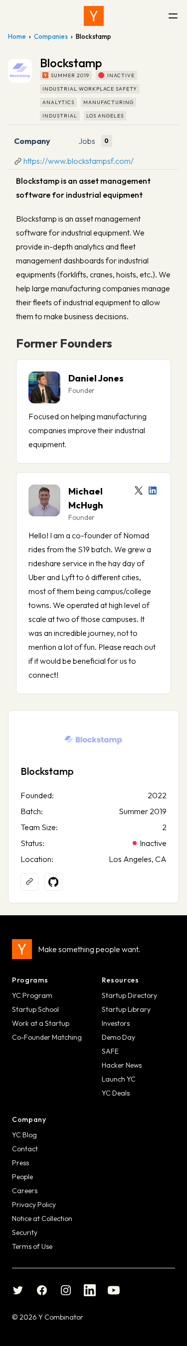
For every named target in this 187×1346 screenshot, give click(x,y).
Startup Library (126, 1009)
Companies (51, 36)
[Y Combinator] (94, 16)
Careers (24, 1190)
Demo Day (118, 1037)
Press (20, 1162)
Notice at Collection (42, 1218)
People (22, 1176)
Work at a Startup (40, 1023)
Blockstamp (47, 771)
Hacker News (122, 1065)
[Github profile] (53, 882)
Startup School (35, 1009)
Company (32, 141)
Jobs (86, 141)
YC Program (32, 995)
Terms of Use (32, 1246)
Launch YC (119, 1079)
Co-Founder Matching (47, 1037)
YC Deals (116, 1093)
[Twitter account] (139, 490)
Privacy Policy (34, 1204)
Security (24, 1232)
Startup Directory (129, 995)
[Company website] (29, 882)
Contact (25, 1148)
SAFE (110, 1051)
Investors (116, 1023)
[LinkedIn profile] (153, 490)
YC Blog (24, 1134)
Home (17, 36)
